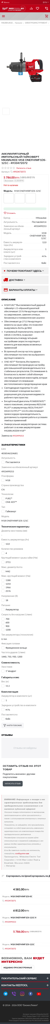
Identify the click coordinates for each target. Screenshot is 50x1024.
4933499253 (18, 436)
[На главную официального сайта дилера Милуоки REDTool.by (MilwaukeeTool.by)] (13, 8)
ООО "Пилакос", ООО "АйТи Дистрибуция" (23, 865)
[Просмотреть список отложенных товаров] (37, 8)
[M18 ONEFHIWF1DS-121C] (20, 198)
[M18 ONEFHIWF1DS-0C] (9, 198)
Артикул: (5, 171)
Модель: (8, 190)
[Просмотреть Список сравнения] (31, 8)
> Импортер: (10, 865)
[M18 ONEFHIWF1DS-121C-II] (31, 198)
